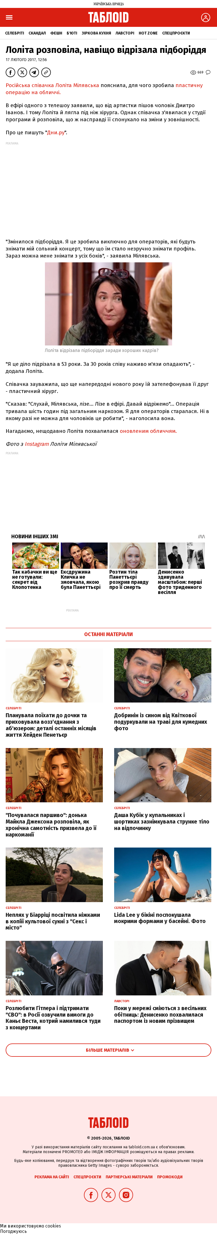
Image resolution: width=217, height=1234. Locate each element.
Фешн (56, 33)
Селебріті (14, 33)
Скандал (37, 33)
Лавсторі (125, 33)
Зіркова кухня (96, 33)
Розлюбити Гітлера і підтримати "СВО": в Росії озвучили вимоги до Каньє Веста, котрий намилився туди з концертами (53, 1018)
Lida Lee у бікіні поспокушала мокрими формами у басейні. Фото (160, 918)
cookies (53, 1226)
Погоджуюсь (13, 1231)
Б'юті (72, 33)
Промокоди (170, 1177)
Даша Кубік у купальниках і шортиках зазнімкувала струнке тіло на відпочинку (161, 821)
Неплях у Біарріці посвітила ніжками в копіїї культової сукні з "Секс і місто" (53, 921)
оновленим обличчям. (148, 431)
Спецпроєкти (176, 33)
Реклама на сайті (51, 1177)
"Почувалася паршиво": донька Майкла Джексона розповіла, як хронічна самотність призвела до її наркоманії (51, 825)
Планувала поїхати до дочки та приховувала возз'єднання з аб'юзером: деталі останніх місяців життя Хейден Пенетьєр (51, 725)
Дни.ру (55, 132)
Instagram (37, 444)
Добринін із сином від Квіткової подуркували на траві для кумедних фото (160, 722)
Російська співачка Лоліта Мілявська (53, 85)
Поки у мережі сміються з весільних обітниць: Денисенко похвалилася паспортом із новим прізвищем (160, 1015)
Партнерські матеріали (129, 1177)
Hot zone (148, 33)
